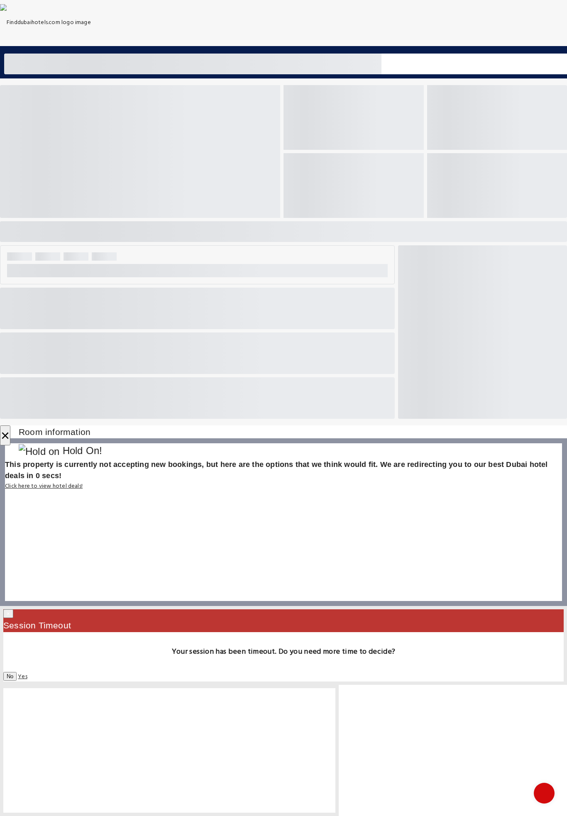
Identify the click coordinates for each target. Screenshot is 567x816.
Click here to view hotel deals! (44, 486)
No (10, 676)
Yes (22, 677)
